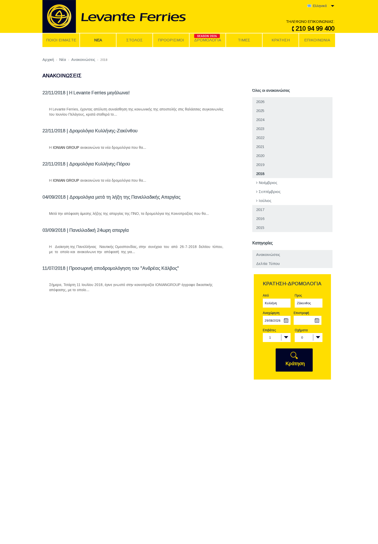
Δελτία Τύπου (268, 263)
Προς (298, 295)
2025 (260, 110)
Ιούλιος (265, 200)
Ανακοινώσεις (268, 254)
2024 (260, 119)
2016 (260, 218)
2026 (260, 101)
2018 (260, 173)
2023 (260, 128)
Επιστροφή (301, 313)
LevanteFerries (131, 16)
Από (266, 295)
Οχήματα (301, 330)
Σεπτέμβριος (270, 191)
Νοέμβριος (268, 182)
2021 (260, 146)
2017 (260, 209)
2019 (260, 164)
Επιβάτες (269, 330)
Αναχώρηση (271, 313)
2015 (260, 227)
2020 (260, 155)
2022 (260, 137)
